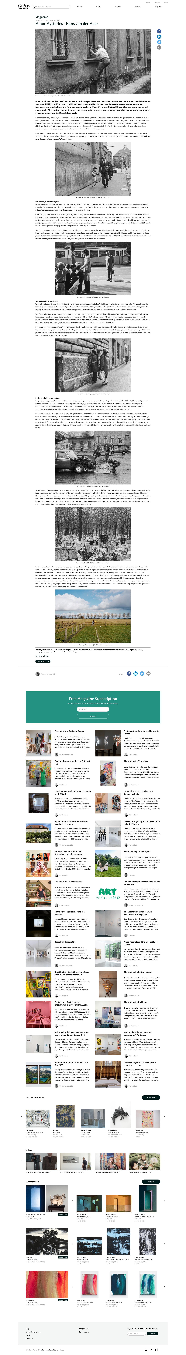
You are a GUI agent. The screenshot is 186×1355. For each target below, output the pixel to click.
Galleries (138, 6)
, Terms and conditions (49, 1350)
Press (28, 1335)
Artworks (117, 6)
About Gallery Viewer (33, 1332)
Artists (98, 6)
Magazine (158, 6)
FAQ (27, 1329)
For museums (84, 1332)
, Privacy (61, 1350)
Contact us (30, 1338)
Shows (79, 6)
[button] (159, 31)
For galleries (83, 1329)
